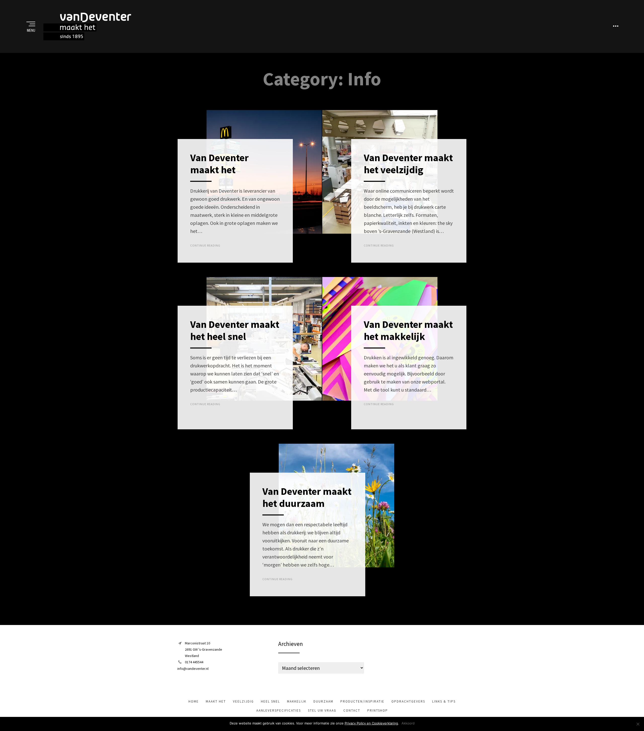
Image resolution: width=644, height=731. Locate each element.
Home (193, 701)
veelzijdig (243, 701)
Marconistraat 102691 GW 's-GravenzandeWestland (203, 649)
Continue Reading (205, 245)
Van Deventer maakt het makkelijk (408, 330)
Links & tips (444, 701)
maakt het (216, 701)
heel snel (270, 701)
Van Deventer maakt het (219, 163)
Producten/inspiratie (362, 701)
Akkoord (408, 723)
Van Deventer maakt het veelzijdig (408, 163)
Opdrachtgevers (408, 701)
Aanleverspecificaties (278, 710)
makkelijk (296, 701)
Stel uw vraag (322, 710)
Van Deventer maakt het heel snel (234, 330)
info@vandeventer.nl (193, 668)
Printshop (377, 710)
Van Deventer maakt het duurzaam (306, 497)
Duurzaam (323, 701)
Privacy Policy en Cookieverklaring (371, 723)
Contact (351, 710)
